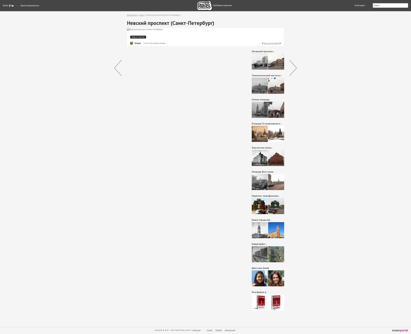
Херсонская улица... (262, 147)
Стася (141, 15)
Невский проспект (138, 37)
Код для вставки (271, 43)
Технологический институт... (267, 75)
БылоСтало (132, 15)
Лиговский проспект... (263, 51)
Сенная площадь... (261, 99)
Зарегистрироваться (29, 5)
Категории (360, 5)
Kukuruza (196, 330)
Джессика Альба (260, 268)
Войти (6, 5)
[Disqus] (184, 89)
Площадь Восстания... (263, 171)
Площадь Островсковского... (267, 123)
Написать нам (230, 330)
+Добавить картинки (222, 5)
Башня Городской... (261, 219)
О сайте (210, 330)
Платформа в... (259, 292)
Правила (218, 330)
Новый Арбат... (259, 244)
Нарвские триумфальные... (266, 195)
